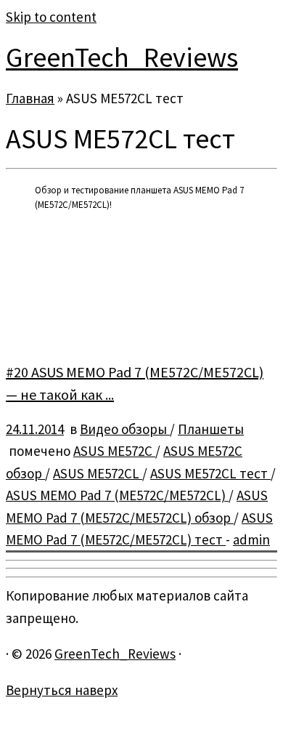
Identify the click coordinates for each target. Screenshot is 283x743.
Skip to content (51, 16)
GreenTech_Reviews (122, 57)
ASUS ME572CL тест (210, 473)
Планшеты (211, 429)
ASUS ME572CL (97, 473)
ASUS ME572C (114, 450)
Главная (30, 98)
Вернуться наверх (62, 690)
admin (251, 539)
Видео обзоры (125, 429)
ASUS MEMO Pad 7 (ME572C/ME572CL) (117, 495)
